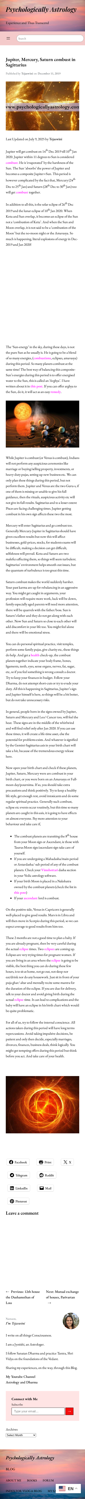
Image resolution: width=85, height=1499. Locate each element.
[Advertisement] (42, 295)
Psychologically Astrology (41, 9)
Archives (12, 1429)
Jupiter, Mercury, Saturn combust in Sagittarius (41, 62)
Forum (48, 1480)
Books (32, 1480)
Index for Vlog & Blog (24, 1491)
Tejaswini (55, 139)
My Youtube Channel (20, 1376)
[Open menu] (8, 38)
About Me (13, 1480)
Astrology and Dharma (22, 1382)
